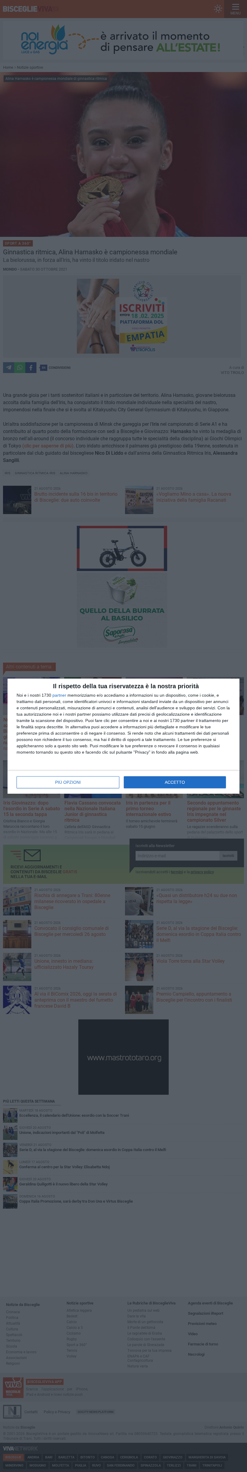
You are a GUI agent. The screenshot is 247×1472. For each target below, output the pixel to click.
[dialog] (123, 736)
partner (59, 695)
